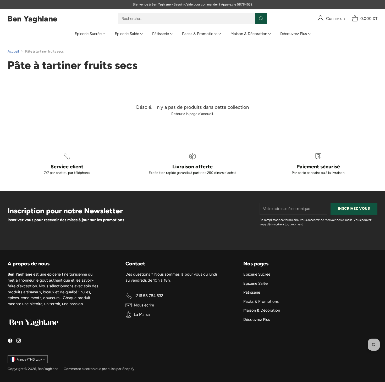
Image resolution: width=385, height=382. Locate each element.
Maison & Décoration (261, 310)
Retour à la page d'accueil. (192, 114)
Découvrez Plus (256, 319)
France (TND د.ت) (29, 359)
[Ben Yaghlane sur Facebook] (10, 342)
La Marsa (142, 314)
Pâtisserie (251, 292)
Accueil (13, 51)
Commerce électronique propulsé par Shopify (99, 369)
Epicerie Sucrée (256, 274)
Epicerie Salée (255, 283)
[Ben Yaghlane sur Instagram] (18, 342)
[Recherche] (261, 18)
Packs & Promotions (261, 301)
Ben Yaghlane (48, 369)
